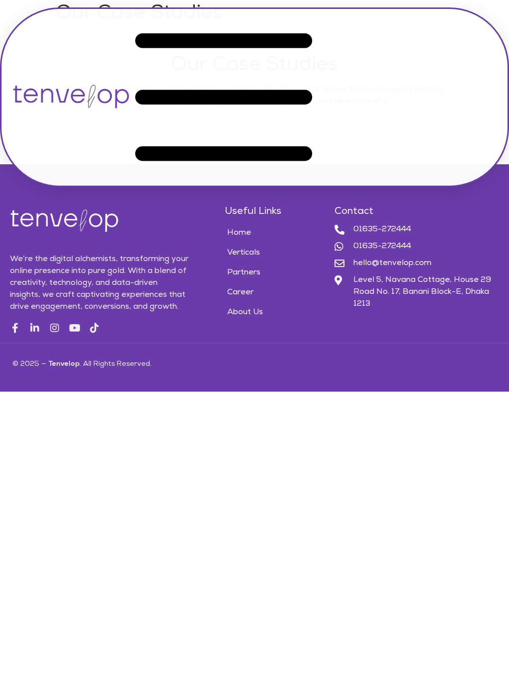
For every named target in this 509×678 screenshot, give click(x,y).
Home (239, 233)
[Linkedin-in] (35, 328)
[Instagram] (55, 328)
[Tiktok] (94, 328)
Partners (243, 273)
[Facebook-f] (15, 328)
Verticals (243, 253)
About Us (245, 313)
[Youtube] (75, 328)
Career (240, 293)
